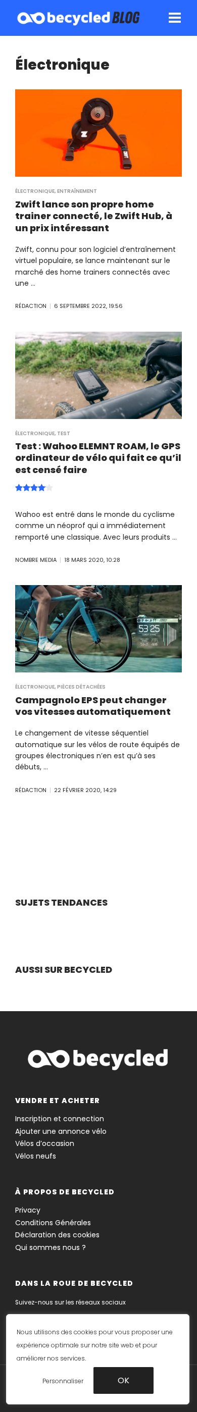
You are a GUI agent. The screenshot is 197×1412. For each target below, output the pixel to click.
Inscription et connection (59, 1119)
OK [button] (123, 1380)
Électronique (35, 191)
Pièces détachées (81, 687)
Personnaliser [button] (62, 1381)
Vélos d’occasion (44, 1143)
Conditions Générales (53, 1223)
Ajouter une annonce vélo (61, 1131)
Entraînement (77, 191)
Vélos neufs (35, 1156)
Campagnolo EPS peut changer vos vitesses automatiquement (93, 706)
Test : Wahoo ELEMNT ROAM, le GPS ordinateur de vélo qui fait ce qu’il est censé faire (98, 458)
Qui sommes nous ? (50, 1247)
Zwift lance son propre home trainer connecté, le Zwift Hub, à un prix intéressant (93, 216)
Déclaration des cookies (57, 1235)
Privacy (27, 1210)
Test (63, 433)
